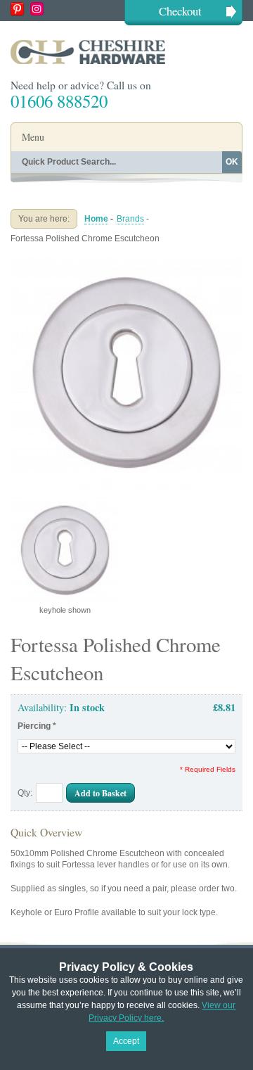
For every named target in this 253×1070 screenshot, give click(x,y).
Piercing (37, 726)
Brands (130, 219)
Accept (126, 1041)
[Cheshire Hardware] (126, 51)
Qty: (25, 793)
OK (232, 162)
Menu (33, 137)
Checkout (180, 11)
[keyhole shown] (126, 262)
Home (96, 219)
